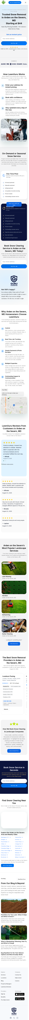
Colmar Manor (18, 841)
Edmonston (17, 854)
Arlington (3, 839)
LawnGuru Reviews (6, 986)
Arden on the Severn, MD (19, 9)
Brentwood (3, 854)
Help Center (18, 977)
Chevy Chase (4, 852)
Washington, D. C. (5, 837)
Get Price (13, 43)
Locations (4, 9)
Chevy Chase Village (5, 850)
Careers (17, 980)
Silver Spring (18, 846)
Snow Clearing (13, 11)
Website (6, 709)
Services (3, 974)
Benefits (3, 997)
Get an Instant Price (14, 750)
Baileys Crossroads (19, 857)
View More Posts (22, 879)
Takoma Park (18, 837)
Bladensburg (18, 850)
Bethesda (17, 852)
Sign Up (3, 994)
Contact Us (18, 974)
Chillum (3, 843)
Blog (2, 980)
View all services (14, 643)
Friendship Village (5, 846)
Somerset (17, 839)
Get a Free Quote (7, 865)
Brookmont (3, 857)
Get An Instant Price (15, 2)
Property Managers (6, 983)
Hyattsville (17, 848)
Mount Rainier (4, 841)
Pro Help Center (5, 1000)
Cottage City (18, 843)
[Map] (14, 820)
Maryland (10, 9)
